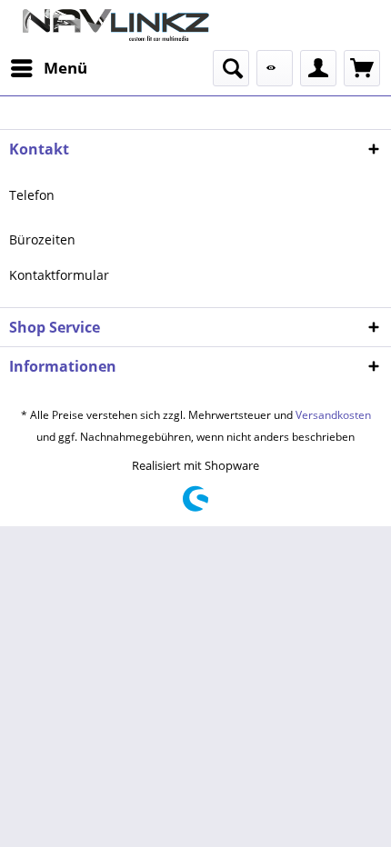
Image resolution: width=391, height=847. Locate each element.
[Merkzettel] (274, 68)
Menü (65, 67)
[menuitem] (48, 68)
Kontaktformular (59, 275)
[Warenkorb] (362, 68)
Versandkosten (333, 415)
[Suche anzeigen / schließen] (231, 68)
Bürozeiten (42, 239)
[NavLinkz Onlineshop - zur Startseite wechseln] (102, 25)
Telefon (32, 195)
